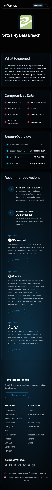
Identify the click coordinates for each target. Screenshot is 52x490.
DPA (30, 430)
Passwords (10, 422)
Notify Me (9, 426)
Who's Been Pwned (13, 418)
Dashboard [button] (38, 5)
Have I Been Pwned (17, 379)
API (6, 430)
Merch (30, 443)
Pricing (8, 438)
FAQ (29, 418)
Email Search (11, 410)
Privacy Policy (34, 422)
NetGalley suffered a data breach (20, 68)
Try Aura (14, 350)
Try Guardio (15, 311)
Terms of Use (34, 426)
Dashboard (10, 447)
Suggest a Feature (36, 434)
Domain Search (12, 414)
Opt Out (8, 443)
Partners (9, 451)
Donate (31, 438)
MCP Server (10, 434)
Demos (31, 410)
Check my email (18, 395)
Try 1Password (16, 260)
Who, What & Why (36, 414)
